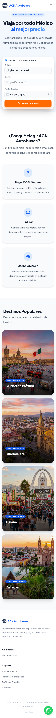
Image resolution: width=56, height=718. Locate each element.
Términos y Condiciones (13, 676)
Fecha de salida (11, 89)
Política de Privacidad (11, 682)
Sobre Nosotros (9, 655)
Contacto (6, 687)
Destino (8, 77)
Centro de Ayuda (9, 671)
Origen (8, 65)
